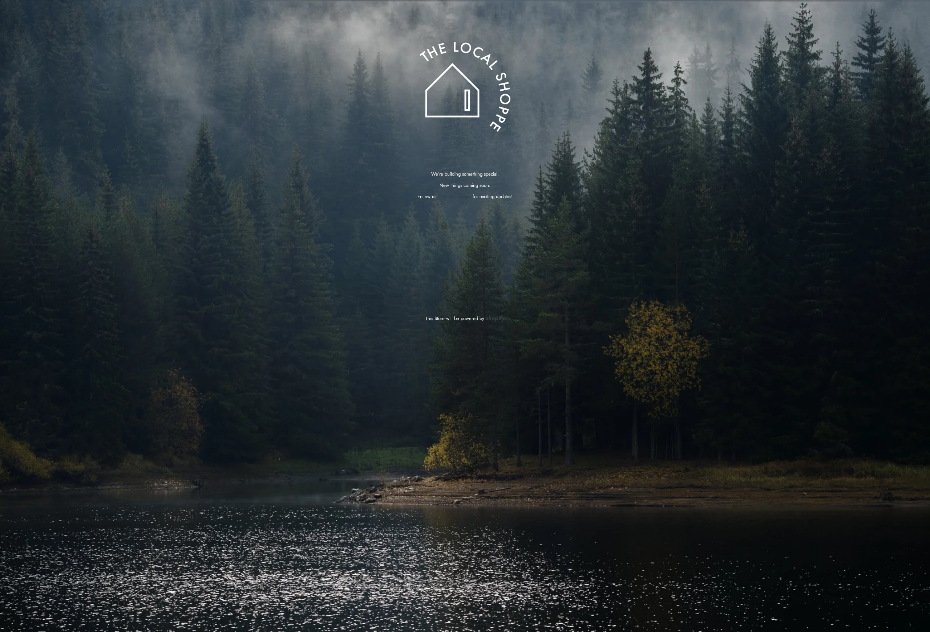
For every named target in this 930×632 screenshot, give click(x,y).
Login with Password (469, 226)
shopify (495, 318)
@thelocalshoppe (454, 196)
